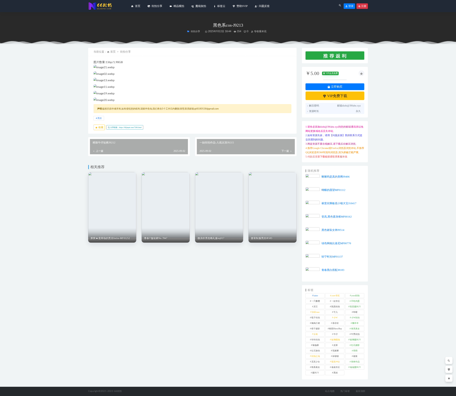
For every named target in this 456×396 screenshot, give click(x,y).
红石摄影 (355, 345)
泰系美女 (355, 328)
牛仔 (335, 334)
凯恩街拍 (335, 306)
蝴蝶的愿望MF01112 (333, 190)
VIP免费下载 (336, 96)
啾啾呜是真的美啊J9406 (336, 176)
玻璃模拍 (335, 339)
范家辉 (335, 350)
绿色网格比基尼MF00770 (336, 243)
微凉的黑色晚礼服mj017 (211, 238)
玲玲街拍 (315, 339)
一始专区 (335, 301)
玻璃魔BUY (355, 339)
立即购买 (336, 86)
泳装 (316, 334)
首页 (113, 51)
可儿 (335, 312)
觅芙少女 (315, 361)
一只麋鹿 (315, 301)
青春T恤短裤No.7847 (155, 238)
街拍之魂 (315, 356)
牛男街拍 (355, 334)
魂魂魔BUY (355, 367)
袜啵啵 (335, 356)
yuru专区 (335, 295)
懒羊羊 (355, 323)
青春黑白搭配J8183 (333, 270)
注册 (363, 6)
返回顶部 (360, 391)
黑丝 (99, 118)
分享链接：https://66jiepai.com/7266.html (126, 127)
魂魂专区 (335, 367)
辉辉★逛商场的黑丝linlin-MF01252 (110, 238)
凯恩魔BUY (355, 306)
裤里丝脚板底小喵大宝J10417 (339, 203)
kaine (316, 295)
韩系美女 (315, 367)
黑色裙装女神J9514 (333, 230)
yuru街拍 (355, 295)
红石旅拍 (315, 350)
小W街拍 (355, 317)
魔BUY (315, 372)
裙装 (355, 356)
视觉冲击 (335, 361)
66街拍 (118, 391)
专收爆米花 (259, 31)
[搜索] (448, 360)
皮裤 (335, 345)
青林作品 (355, 361)
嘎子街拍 (315, 317)
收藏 (100, 127)
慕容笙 (335, 323)
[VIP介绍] (448, 369)
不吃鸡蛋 (355, 301)
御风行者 (315, 323)
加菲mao (316, 312)
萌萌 (355, 350)
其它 (316, 306)
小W (335, 317)
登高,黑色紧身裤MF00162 (337, 216)
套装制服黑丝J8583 (261, 238)
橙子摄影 (315, 328)
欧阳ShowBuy (335, 328)
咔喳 (355, 312)
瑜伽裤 (315, 345)
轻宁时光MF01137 (332, 256)
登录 (350, 6)
